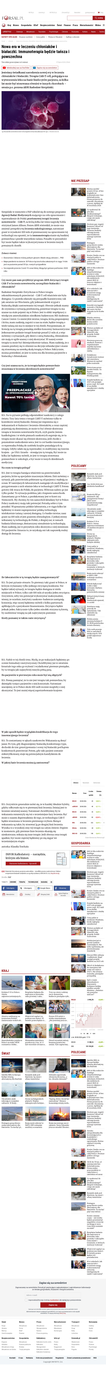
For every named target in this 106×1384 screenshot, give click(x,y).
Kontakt (12, 1358)
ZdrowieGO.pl (65, 12)
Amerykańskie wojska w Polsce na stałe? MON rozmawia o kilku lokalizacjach (12, 1042)
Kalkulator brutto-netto (44, 1342)
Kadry (56, 1344)
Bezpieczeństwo (8, 1338)
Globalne (4, 1344)
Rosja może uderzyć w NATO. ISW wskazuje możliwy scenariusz (34, 1125)
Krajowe (4, 1342)
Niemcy (4, 1331)
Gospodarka (24, 1338)
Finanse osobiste (26, 37)
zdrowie (13, 882)
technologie (33, 882)
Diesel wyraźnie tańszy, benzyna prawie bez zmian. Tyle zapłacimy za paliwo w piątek (59, 1042)
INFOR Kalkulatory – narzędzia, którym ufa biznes (26, 856)
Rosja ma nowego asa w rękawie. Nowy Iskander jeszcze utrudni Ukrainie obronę (59, 1125)
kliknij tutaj (63, 1313)
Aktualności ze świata (9, 1349)
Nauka (93, 32)
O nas (21, 1358)
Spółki (91, 1328)
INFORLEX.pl (53, 12)
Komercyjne (58, 1331)
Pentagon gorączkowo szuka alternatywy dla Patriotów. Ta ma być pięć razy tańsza (12, 1125)
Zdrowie (65, 32)
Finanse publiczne (25, 1344)
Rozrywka (75, 32)
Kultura (84, 32)
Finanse (21, 1333)
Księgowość (58, 1347)
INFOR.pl (31, 12)
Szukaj (100, 18)
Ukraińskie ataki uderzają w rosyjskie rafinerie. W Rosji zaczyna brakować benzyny (10, 1101)
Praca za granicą (42, 1333)
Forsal (3, 41)
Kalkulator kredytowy (43, 1352)
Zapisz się (53, 1305)
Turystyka (41, 32)
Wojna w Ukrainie (55, 37)
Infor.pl (57, 1338)
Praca (39, 1322)
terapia (22, 882)
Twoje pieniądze (24, 1349)
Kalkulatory (41, 1338)
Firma (21, 1328)
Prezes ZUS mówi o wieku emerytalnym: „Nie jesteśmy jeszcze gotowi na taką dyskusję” (59, 1018)
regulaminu (54, 1300)
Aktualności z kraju (8, 1347)
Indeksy (91, 1326)
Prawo (56, 1342)
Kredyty (21, 1347)
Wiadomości (76, 1342)
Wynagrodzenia (42, 1328)
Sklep (101, 12)
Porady (91, 1349)
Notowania (93, 1322)
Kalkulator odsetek (43, 1349)
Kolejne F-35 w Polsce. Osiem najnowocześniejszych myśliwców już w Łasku (11, 994)
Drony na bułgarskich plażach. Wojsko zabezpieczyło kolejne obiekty (34, 1101)
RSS (95, 1358)
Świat (4, 1322)
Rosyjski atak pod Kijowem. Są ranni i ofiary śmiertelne (33, 1077)
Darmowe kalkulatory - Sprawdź (23, 863)
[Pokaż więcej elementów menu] (103, 25)
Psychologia (53, 32)
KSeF (20, 1331)
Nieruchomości (60, 1322)
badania (44, 882)
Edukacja (19, 32)
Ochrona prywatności (44, 1358)
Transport (75, 1322)
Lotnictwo (75, 1333)
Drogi (73, 1328)
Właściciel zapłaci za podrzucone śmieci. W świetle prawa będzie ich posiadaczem (35, 1018)
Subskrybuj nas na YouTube (18, 68)
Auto (73, 1347)
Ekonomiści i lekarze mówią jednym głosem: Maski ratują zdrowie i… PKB (34, 258)
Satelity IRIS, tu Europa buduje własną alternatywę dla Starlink (12, 1077)
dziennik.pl (42, 12)
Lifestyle (7, 32)
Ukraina (4, 1328)
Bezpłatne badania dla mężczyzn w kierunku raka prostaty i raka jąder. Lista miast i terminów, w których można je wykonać (34, 994)
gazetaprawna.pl (90, 12)
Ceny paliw (40, 37)
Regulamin (60, 1358)
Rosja (3, 1326)
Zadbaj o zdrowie (72, 37)
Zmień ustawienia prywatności (78, 1358)
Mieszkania (57, 1328)
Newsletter (77, 12)
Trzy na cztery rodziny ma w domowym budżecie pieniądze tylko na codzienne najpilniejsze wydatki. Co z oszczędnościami (59, 994)
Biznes (21, 1322)
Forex (91, 1331)
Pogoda (74, 1349)
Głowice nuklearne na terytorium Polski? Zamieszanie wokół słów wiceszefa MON (12, 1018)
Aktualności (30, 32)
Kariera (39, 1331)
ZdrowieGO (93, 1338)
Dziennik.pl (76, 1338)
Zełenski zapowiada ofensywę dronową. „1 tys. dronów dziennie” (58, 1077)
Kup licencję (55, 873)
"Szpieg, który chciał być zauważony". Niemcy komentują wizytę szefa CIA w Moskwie (59, 1101)
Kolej (73, 1331)
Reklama (29, 1358)
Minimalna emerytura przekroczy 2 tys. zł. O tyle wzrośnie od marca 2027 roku (35, 1042)
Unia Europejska (7, 1333)
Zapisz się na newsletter (47, 68)
